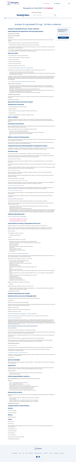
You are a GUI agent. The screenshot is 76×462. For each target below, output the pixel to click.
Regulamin (31, 453)
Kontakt (50, 453)
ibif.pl (41, 459)
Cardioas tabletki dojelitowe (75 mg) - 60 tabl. (18, 218)
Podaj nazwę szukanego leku (37, 12)
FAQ (23, 453)
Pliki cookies (45, 453)
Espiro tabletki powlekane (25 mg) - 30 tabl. (17, 221)
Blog (26, 453)
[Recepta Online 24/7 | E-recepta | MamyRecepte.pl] (12, 3)
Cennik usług (56, 453)
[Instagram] (39, 457)
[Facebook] (37, 457)
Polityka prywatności (38, 453)
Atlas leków (62, 453)
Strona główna (14, 453)
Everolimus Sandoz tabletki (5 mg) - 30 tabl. (17, 219)
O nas (20, 453)
